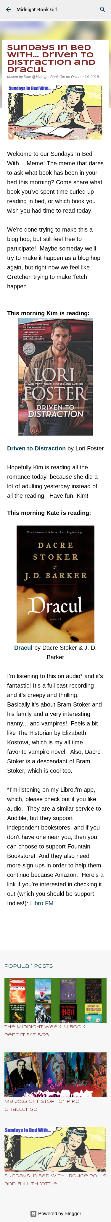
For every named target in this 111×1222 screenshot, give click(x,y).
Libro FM (42, 903)
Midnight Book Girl (37, 9)
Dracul (23, 647)
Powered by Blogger (59, 1213)
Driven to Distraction (37, 448)
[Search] (102, 9)
